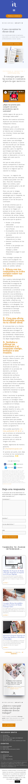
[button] (14, 10)
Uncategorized (14, 73)
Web (3, 530)
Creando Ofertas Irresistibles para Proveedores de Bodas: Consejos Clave (13, 605)
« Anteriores (8, 652)
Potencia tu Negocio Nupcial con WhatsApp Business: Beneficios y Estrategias (14, 637)
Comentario (6, 499)
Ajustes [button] (11, 781)
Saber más (18, 779)
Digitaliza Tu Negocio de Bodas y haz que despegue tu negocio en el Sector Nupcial (13, 572)
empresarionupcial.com (13, 449)
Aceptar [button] (17, 781)
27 (22, 652)
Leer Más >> (5, 582)
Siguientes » (14, 653)
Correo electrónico (8, 524)
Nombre (5, 518)
